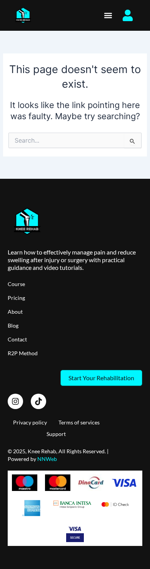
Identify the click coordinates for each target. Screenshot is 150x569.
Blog (13, 325)
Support (56, 434)
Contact (17, 339)
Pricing (16, 297)
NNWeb (47, 459)
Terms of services (79, 422)
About (15, 311)
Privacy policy (30, 422)
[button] (108, 15)
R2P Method (23, 353)
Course (16, 284)
